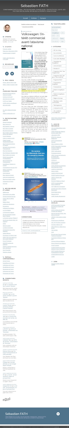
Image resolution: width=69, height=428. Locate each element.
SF (3, 284)
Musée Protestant (7, 122)
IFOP (52, 232)
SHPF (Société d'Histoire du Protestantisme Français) (58, 251)
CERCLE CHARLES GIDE (8, 138)
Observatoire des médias (9, 194)
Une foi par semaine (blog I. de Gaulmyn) (10, 220)
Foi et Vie (5, 183)
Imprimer (34, 211)
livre (27, 210)
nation (28, 207)
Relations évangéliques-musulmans (58, 94)
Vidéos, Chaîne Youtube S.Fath (10, 84)
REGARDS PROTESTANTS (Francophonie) (9, 148)
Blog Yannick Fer (7, 124)
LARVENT (5, 294)
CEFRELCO (54, 160)
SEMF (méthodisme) (56, 151)
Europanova (6, 206)
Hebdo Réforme (7, 233)
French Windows (7, 136)
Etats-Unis (54, 30)
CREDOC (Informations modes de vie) (58, 217)
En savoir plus (56, 426)
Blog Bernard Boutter (8, 130)
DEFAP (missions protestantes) (55, 162)
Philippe (5, 362)
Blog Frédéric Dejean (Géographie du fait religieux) (10, 133)
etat (25, 207)
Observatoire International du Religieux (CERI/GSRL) (58, 118)
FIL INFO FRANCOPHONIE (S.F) (9, 110)
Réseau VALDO (55, 194)
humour (41, 209)
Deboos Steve (7, 351)
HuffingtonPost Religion (8, 208)
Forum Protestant (7, 241)
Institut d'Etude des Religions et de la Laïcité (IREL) (58, 132)
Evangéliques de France (8, 263)
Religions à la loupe (58, 98)
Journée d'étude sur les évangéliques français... (9, 364)
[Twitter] (7, 73)
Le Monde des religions (8, 212)
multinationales (25, 209)
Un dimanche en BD (58, 108)
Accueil (25, 18)
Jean (4, 316)
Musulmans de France (8, 269)
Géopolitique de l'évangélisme (56, 62)
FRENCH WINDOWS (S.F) (9, 113)
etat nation (32, 207)
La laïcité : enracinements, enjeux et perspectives (10, 376)
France (62, 38)
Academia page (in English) (9, 53)
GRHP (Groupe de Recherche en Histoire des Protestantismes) (58, 156)
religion (62, 41)
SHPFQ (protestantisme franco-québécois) (57, 183)
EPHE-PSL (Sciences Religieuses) (56, 137)
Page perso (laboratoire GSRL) (10, 51)
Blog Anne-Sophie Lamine (9, 179)
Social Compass (55, 245)
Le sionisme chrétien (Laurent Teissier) (10, 295)
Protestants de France (8, 273)
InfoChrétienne (6, 173)
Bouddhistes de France (8, 267)
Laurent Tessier (7, 305)
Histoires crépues (7, 252)
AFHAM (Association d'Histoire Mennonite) (58, 189)
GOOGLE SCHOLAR (7, 97)
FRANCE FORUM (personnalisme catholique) (10, 247)
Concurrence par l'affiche (27, 26)
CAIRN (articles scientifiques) (10, 103)
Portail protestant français (9, 196)
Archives (34, 18)
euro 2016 (37, 209)
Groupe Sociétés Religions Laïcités (57, 264)
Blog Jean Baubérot (7, 151)
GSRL (62, 33)
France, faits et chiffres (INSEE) (8, 199)
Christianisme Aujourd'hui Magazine (9, 230)
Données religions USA (56, 224)
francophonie (55, 41)
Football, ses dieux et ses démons (28, 24)
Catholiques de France (8, 265)
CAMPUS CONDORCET (57, 169)
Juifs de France (6, 261)
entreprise (43, 208)
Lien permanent (26, 206)
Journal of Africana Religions (58, 241)
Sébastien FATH (34, 6)
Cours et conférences (58, 56)
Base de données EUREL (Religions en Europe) (58, 214)
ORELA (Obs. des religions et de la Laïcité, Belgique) (9, 238)
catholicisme (55, 38)
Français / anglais (7, 49)
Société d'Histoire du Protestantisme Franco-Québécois (58, 248)
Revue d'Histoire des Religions (58, 243)
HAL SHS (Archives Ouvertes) (58, 222)
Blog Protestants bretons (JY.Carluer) (9, 144)
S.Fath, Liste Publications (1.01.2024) (9, 58)
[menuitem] (25, 18)
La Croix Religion (7, 210)
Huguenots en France (8, 181)
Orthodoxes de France (8, 271)
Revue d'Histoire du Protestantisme (7, 161)
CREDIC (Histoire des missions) (56, 178)
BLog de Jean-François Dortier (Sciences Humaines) (58, 235)
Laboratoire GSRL (55, 135)
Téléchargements (57, 105)
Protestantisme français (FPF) (10, 167)
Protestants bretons (56, 153)
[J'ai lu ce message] (67, 426)
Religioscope (6, 192)
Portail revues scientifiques (57, 220)
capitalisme (32, 209)
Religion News (6, 202)
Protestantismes (57, 87)
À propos (43, 18)
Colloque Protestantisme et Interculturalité (10, 352)
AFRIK (4, 223)
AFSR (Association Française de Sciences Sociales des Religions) (58, 206)
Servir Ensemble (6, 250)
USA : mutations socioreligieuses (56, 111)
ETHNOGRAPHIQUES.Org (57, 254)
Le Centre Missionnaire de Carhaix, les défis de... (10, 318)
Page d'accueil (41, 24)
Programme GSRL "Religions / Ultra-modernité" (58, 76)
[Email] (12, 73)
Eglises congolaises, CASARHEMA (7, 170)
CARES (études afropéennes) (58, 196)
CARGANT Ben (7, 340)
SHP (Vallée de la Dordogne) (58, 186)
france (42, 207)
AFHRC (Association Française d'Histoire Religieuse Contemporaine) (58, 147)
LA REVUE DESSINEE (8, 228)
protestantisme (56, 27)
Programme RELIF (57, 80)
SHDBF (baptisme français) (57, 175)
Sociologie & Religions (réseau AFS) (58, 238)
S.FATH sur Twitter (7, 101)
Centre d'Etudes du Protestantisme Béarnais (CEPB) (58, 166)
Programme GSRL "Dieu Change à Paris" (58, 72)
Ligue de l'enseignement (8, 177)
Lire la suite (10, 42)
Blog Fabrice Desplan (8, 128)
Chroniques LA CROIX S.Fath (10, 235)
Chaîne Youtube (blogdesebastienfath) (8, 141)
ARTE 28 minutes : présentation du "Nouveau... (10, 330)
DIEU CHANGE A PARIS (57, 144)
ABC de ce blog (57, 50)
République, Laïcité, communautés (57, 101)
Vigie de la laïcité (7, 225)
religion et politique (36, 208)
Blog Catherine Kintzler (8, 175)
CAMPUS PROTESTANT (57, 173)
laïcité (53, 35)
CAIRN (53, 256)
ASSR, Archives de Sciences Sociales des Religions (57, 210)
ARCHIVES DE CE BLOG (8, 99)
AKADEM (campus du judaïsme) (8, 243)
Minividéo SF (56, 68)
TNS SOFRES (54, 230)
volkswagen (29, 208)
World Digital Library (56, 192)
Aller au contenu (4, 1)
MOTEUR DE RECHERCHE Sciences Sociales (9, 94)
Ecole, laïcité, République (59, 58)
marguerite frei (7, 386)
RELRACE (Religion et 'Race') (58, 181)
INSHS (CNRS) (54, 171)
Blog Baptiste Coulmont (8, 126)
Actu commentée (41, 206)
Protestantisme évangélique (56, 83)
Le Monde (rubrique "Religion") (10, 218)
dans (34, 83)
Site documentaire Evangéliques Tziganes (9, 215)
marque (24, 208)
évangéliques (55, 33)
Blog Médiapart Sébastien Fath (10, 153)
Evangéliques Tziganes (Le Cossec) (9, 164)
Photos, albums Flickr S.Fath (9, 82)
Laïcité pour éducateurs (8, 204)
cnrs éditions (32, 210)
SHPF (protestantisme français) (56, 141)
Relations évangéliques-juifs (58, 90)
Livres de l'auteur (57, 66)
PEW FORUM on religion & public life (58, 227)
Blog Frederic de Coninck (9, 155)
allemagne (38, 207)
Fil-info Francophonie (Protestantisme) (8, 157)
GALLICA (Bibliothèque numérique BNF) (58, 128)
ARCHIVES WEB (6, 105)
